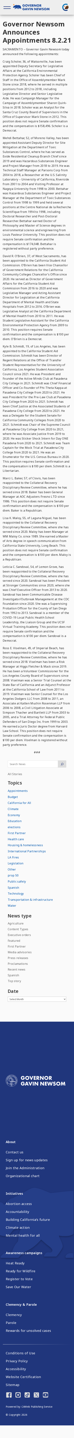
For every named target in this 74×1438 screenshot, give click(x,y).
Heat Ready (15, 1263)
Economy (14, 815)
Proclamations (18, 964)
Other (12, 869)
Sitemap (12, 1385)
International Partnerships (27, 851)
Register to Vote (19, 1279)
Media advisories (20, 952)
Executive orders (19, 935)
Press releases (18, 958)
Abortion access (19, 1204)
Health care (16, 839)
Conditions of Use (20, 1353)
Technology (16, 894)
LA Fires (13, 857)
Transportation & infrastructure (30, 900)
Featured (14, 941)
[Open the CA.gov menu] (65, 7)
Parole (11, 1323)
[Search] (62, 764)
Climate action (18, 1227)
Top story (14, 981)
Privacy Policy (17, 1361)
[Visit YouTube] (45, 1395)
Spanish (13, 888)
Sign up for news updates (27, 1160)
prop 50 (13, 875)
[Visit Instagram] (18, 1395)
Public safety (17, 881)
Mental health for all (23, 1235)
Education (15, 821)
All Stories (15, 774)
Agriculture (16, 923)
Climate (13, 809)
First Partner (17, 833)
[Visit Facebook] (9, 1395)
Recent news (17, 969)
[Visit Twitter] (36, 1395)
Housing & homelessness (25, 845)
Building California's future (28, 1219)
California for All (19, 803)
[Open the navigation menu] (7, 7)
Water (12, 906)
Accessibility (16, 1369)
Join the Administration (25, 1168)
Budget (13, 797)
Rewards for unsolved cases (28, 1330)
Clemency (14, 1315)
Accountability (17, 1211)
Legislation (16, 863)
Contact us (14, 1152)
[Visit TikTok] (27, 1395)
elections (14, 827)
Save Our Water (18, 1287)
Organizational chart (23, 1176)
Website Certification (23, 1377)
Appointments (18, 791)
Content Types (18, 929)
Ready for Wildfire (21, 1271)
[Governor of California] (33, 7)
